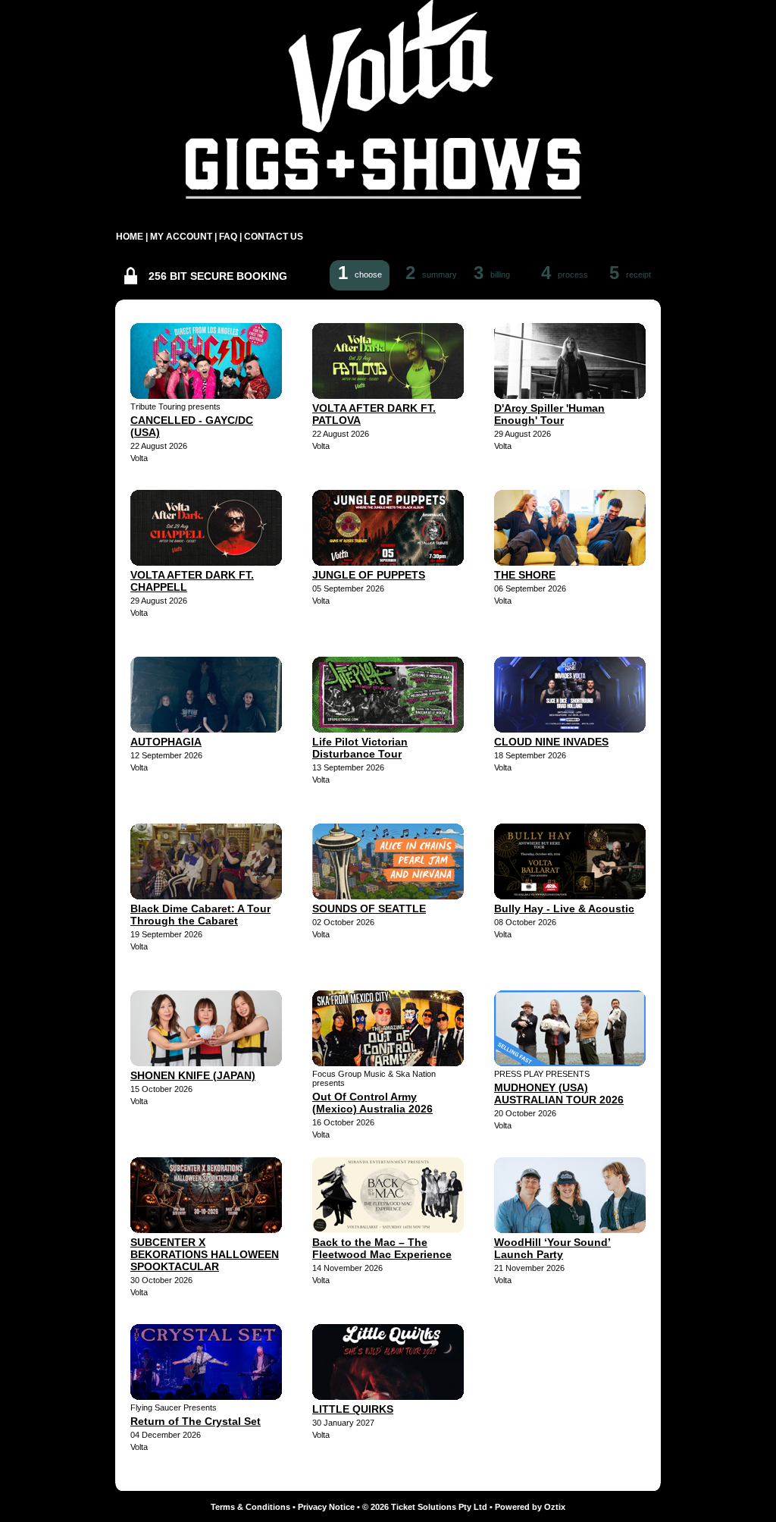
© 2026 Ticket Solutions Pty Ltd (424, 1506)
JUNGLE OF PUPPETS (368, 575)
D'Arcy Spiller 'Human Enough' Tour (549, 414)
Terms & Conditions (250, 1506)
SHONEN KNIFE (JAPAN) (192, 1075)
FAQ (228, 236)
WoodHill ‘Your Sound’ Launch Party (552, 1248)
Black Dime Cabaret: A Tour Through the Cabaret (200, 914)
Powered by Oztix (530, 1506)
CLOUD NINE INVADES (551, 742)
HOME (129, 236)
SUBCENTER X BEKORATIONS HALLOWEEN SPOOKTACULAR (204, 1254)
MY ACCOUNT (181, 236)
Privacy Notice (326, 1506)
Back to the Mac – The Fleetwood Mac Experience (382, 1248)
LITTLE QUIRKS (352, 1409)
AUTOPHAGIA (166, 742)
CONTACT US (273, 236)
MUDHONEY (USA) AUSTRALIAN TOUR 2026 (559, 1093)
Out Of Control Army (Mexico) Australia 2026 (372, 1103)
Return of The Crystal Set (195, 1421)
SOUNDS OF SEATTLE (369, 908)
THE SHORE (524, 575)
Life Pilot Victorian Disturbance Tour (360, 748)
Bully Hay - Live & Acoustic (564, 908)
